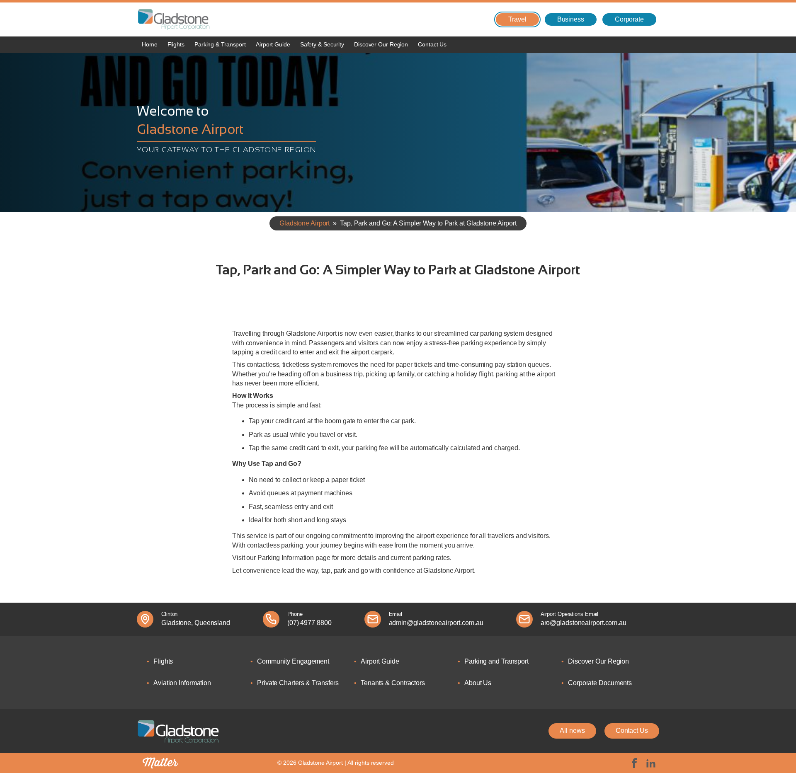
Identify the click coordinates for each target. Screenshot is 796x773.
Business (570, 19)
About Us (477, 682)
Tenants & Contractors (393, 682)
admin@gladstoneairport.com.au (436, 622)
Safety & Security (322, 44)
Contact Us (432, 44)
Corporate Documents (600, 682)
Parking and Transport (496, 661)
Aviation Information (182, 682)
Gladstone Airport (304, 223)
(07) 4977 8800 (309, 622)
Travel (517, 19)
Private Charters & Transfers (298, 682)
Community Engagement (293, 661)
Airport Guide (273, 44)
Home (150, 44)
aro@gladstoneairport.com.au (583, 622)
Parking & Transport (220, 44)
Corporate (629, 19)
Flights (175, 44)
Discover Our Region (381, 44)
